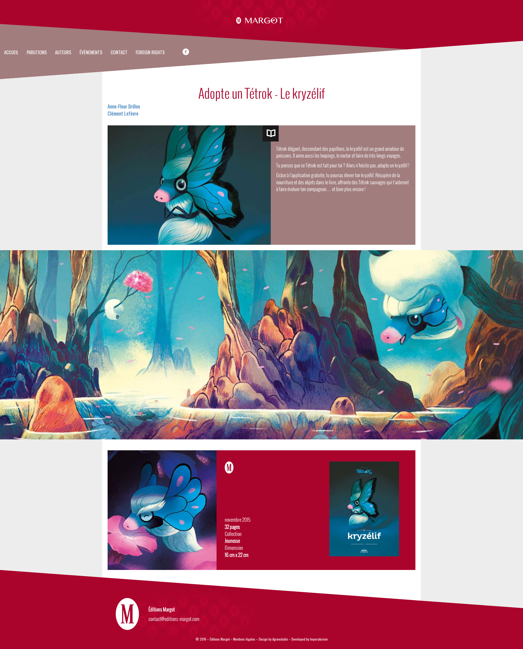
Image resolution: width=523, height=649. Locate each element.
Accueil (11, 53)
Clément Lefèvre (123, 113)
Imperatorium (319, 639)
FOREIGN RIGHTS (150, 53)
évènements (91, 53)
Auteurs (63, 53)
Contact (119, 53)
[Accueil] (261, 19)
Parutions (37, 53)
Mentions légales (244, 639)
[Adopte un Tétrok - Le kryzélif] (271, 133)
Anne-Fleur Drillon (124, 106)
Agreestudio (280, 639)
